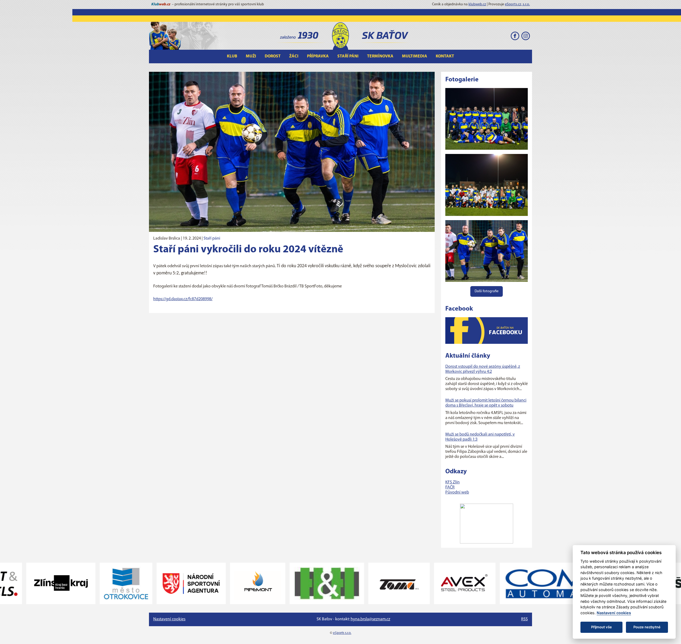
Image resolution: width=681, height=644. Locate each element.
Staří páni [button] (348, 56)
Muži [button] (251, 56)
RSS (524, 619)
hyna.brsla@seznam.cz (370, 619)
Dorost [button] (273, 56)
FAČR (450, 487)
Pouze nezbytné (647, 627)
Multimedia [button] (414, 56)
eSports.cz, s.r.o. (517, 4)
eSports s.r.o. (342, 633)
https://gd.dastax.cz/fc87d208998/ (183, 299)
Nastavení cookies (169, 619)
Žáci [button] (293, 56)
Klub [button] (232, 56)
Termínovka (380, 56)
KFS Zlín (452, 482)
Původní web (457, 492)
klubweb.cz (477, 4)
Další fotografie (487, 291)
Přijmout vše (601, 627)
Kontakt (445, 56)
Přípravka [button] (318, 56)
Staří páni (212, 238)
